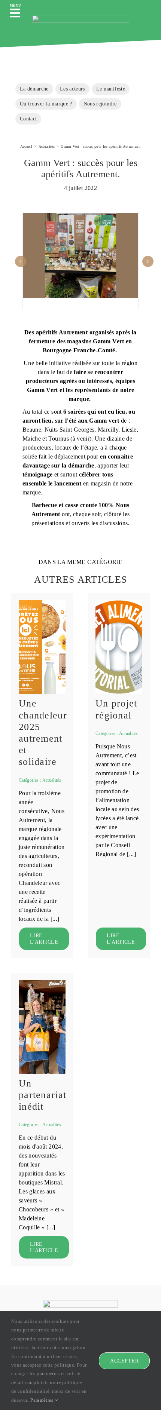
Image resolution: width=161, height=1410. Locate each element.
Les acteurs (72, 89)
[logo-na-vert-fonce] (80, 17)
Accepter (124, 1361)
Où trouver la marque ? (46, 104)
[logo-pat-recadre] (118, 603)
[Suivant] (148, 261)
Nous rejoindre (100, 104)
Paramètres (42, 1400)
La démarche (34, 89)
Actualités (51, 780)
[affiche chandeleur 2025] (42, 603)
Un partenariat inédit (42, 1095)
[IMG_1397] (42, 983)
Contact (28, 119)
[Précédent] (20, 261)
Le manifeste (110, 89)
